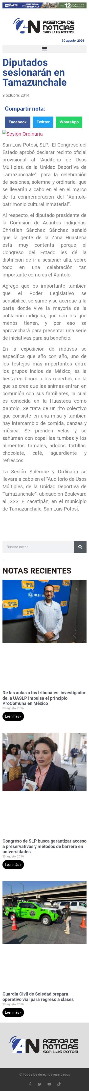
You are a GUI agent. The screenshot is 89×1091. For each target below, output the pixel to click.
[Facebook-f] (30, 1084)
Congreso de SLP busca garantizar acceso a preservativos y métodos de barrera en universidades (44, 846)
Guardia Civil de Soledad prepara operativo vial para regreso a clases (38, 996)
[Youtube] (49, 1084)
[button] (44, 49)
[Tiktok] (59, 1084)
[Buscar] (80, 547)
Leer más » (13, 716)
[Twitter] (40, 1084)
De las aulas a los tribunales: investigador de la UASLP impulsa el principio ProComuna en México (44, 698)
